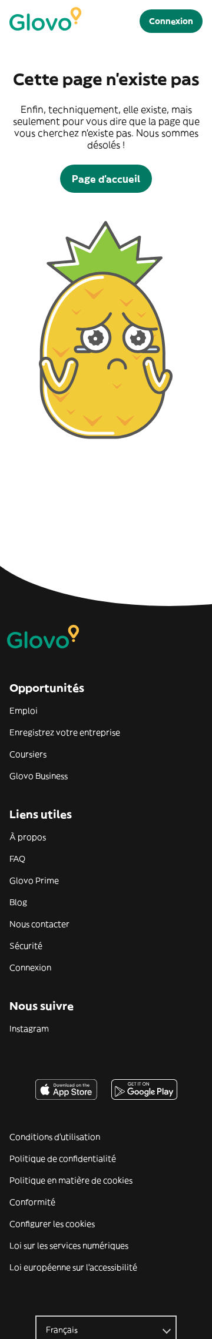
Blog (18, 902)
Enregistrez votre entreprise (64, 732)
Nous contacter (39, 924)
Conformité (32, 1202)
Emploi (23, 710)
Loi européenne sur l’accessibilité (73, 1267)
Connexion (30, 967)
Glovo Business (38, 776)
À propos (27, 837)
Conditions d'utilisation (54, 1137)
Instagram (29, 1028)
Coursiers (28, 754)
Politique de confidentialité (62, 1158)
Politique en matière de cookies (70, 1180)
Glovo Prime (34, 880)
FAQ (17, 858)
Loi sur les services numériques (68, 1245)
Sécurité (25, 945)
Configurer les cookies (52, 1224)
